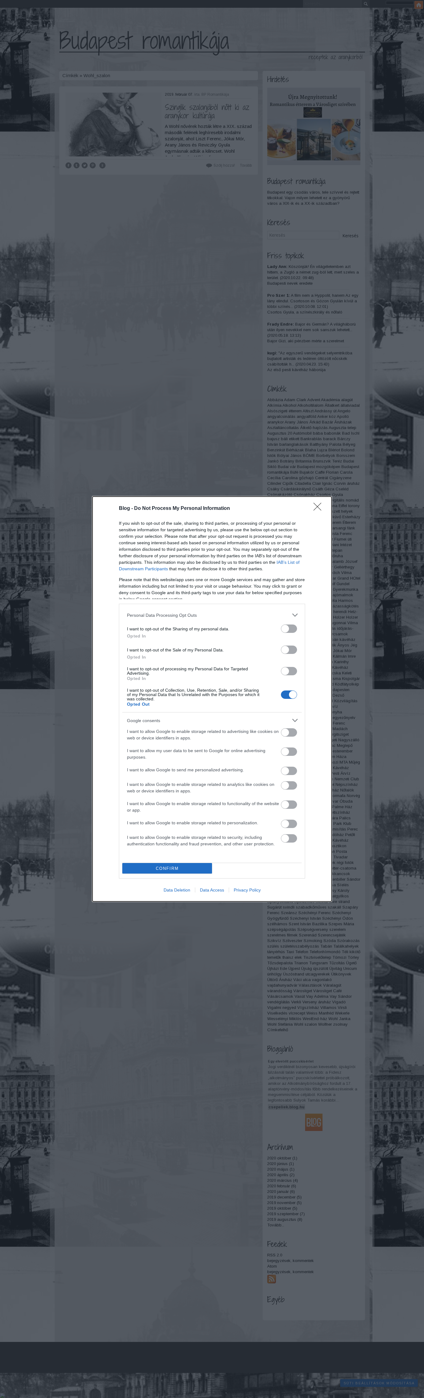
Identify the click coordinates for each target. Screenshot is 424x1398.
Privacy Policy (247, 889)
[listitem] (212, 615)
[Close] (319, 509)
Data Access (212, 889)
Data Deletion (177, 889)
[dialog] (212, 699)
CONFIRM (167, 868)
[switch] (289, 628)
